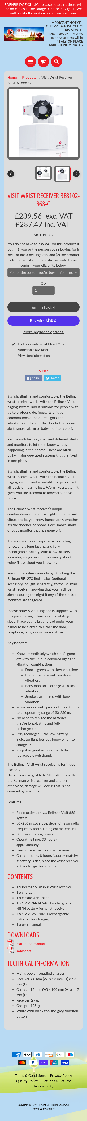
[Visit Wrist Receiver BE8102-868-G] (62, 174)
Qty (44, 283)
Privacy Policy (61, 1075)
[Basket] (43, 61)
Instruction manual (29, 943)
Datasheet (22, 951)
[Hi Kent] (24, 34)
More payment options (43, 332)
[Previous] (10, 173)
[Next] (76, 173)
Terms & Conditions (30, 1075)
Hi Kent (42, 1104)
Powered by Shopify (44, 1108)
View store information (34, 356)
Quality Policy (27, 1081)
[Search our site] (56, 61)
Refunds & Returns (56, 1081)
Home (12, 77)
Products (29, 77)
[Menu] (30, 61)
